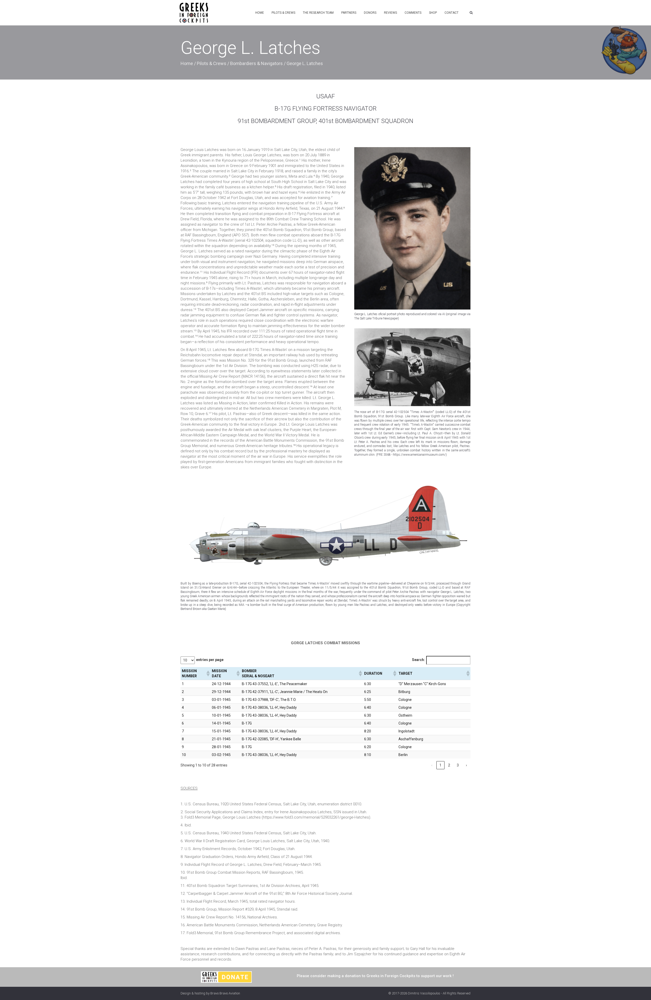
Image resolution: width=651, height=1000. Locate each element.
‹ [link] (431, 765)
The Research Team (318, 12)
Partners (348, 12)
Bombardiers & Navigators (256, 63)
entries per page (210, 660)
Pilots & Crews (283, 12)
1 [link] (440, 765)
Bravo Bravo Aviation (225, 993)
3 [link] (458, 765)
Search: (418, 660)
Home (259, 12)
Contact (451, 12)
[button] (207, 673)
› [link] (466, 765)
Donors (370, 12)
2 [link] (449, 765)
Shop (433, 12)
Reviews (390, 12)
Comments (413, 12)
